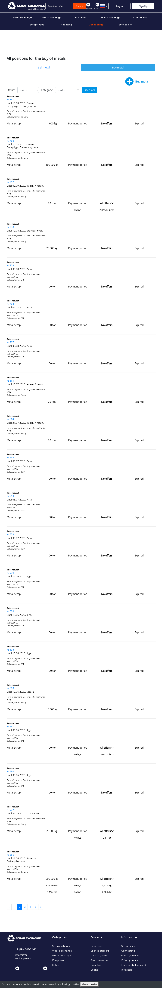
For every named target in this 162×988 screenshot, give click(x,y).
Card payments (99, 955)
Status (10, 90)
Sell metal (44, 67)
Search (79, 6)
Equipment (81, 18)
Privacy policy (129, 960)
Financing (66, 25)
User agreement (130, 955)
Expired (139, 123)
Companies (140, 18)
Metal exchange (51, 18)
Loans (94, 970)
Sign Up (143, 6)
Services (124, 25)
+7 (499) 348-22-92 (26, 949)
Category (46, 90)
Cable (55, 965)
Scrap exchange (22, 18)
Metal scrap (14, 123)
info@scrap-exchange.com (23, 956)
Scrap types (37, 25)
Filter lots (89, 90)
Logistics (96, 965)
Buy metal (118, 67)
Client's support (100, 951)
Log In (119, 6)
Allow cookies (89, 984)
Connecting (96, 25)
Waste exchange (110, 18)
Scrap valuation (100, 960)
